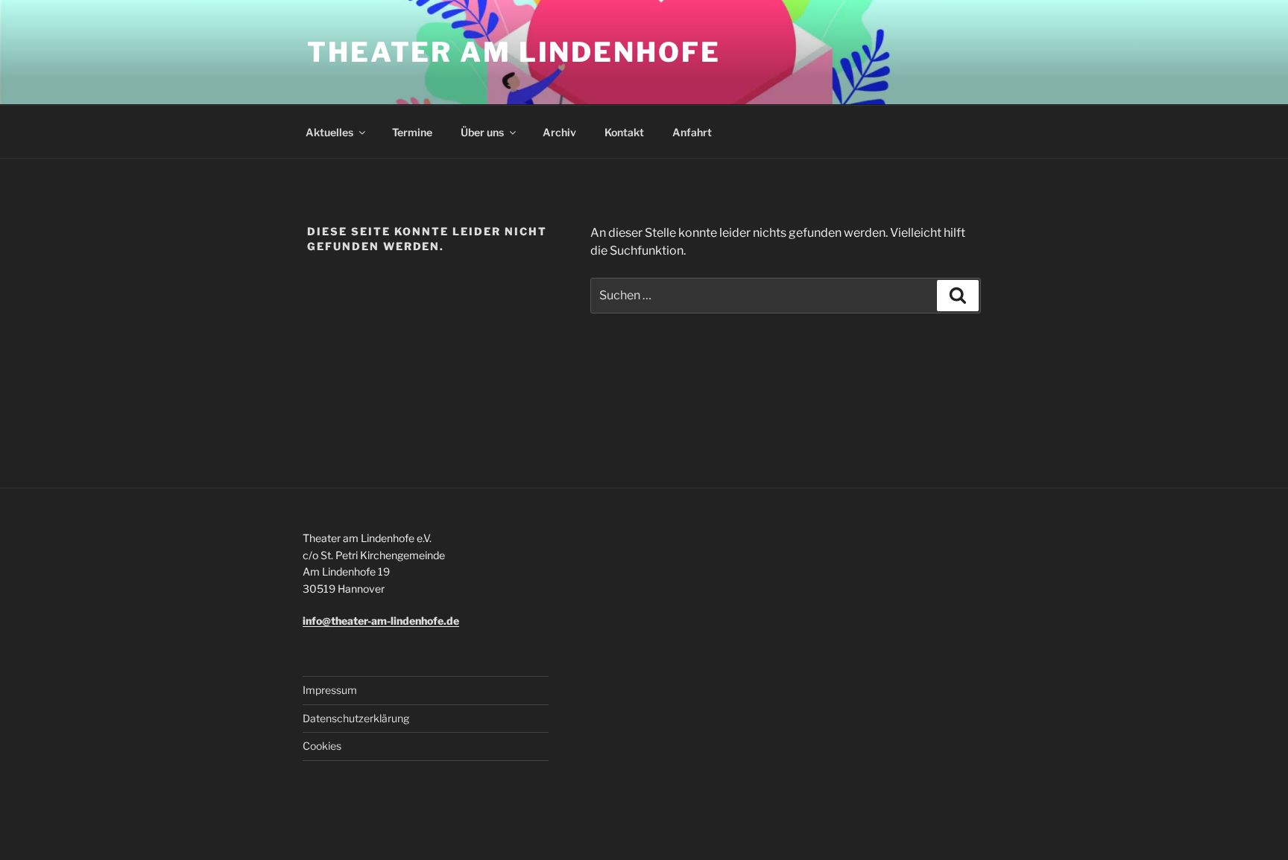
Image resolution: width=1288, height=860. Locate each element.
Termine (412, 132)
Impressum (330, 690)
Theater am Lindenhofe (513, 52)
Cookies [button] (322, 745)
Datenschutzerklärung (356, 718)
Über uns (482, 132)
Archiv (559, 132)
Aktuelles (329, 132)
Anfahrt (692, 132)
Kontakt (624, 132)
